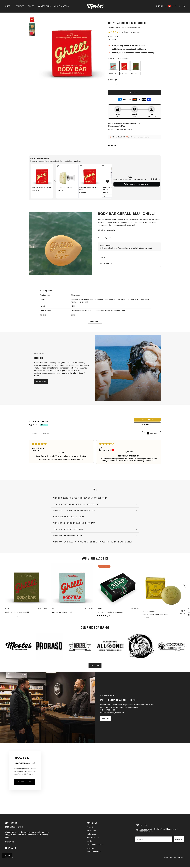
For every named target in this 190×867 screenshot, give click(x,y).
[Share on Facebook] (109, 145)
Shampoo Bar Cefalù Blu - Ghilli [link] (88, 188)
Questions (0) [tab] (44, 433)
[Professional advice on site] (47, 707)
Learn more (9, 842)
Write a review (147, 420)
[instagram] (9, 848)
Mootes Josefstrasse (131, 123)
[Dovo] (171, 646)
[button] (113, 32)
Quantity (112, 80)
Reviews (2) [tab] (34, 433)
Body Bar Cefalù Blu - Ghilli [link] (41, 187)
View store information (120, 130)
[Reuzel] (79, 646)
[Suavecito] (140, 646)
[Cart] (184, 6)
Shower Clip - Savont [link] (64, 187)
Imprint (89, 841)
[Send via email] (112, 145)
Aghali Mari (113, 73)
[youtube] (12, 848)
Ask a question (147, 424)
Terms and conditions (95, 844)
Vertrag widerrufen (94, 851)
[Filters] (145, 433)
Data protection (93, 837)
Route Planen (24, 782)
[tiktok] (15, 848)
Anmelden (179, 839)
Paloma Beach (136, 73)
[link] (42, 175)
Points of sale (92, 830)
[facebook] (6, 848)
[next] (184, 586)
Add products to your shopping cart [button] (136, 184)
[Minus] (109, 84)
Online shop (91, 834)
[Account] (180, 6)
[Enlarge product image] (72, 49)
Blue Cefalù (124, 73)
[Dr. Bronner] (110, 646)
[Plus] (116, 84)
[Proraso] (49, 646)
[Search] (176, 6)
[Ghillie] (128, 368)
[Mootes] (95, 6)
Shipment (90, 848)
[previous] (5, 565)
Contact (90, 827)
